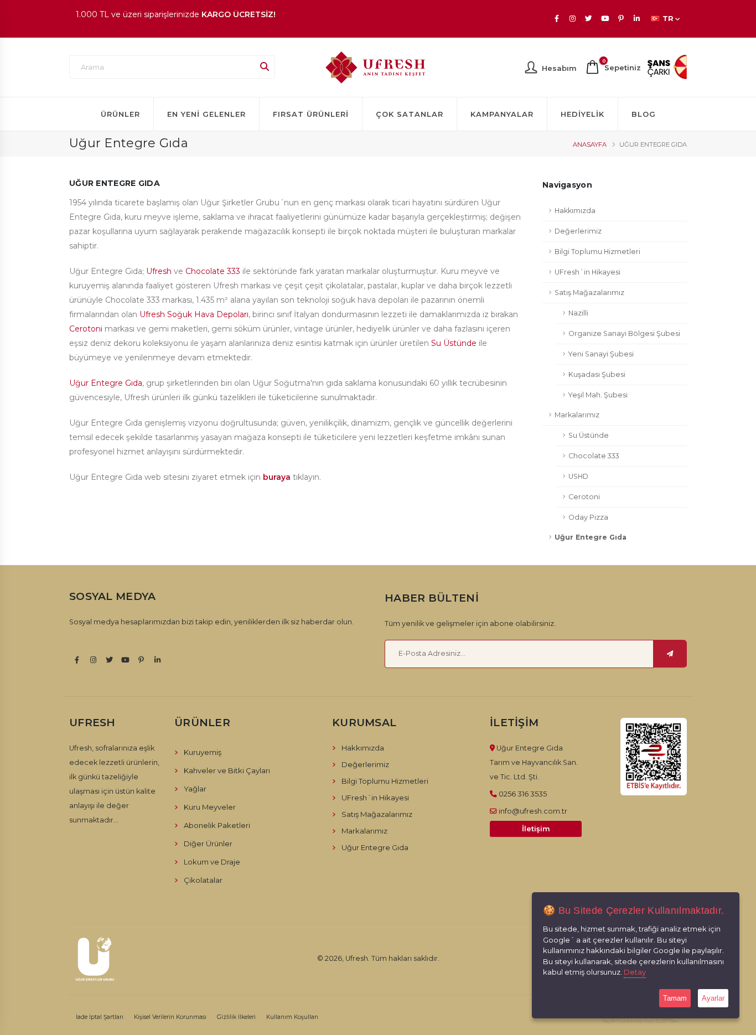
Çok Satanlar (409, 114)
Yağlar (195, 788)
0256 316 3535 (523, 793)
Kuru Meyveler (210, 807)
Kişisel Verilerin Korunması (170, 1017)
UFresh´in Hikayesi (587, 272)
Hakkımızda (575, 210)
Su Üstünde (454, 343)
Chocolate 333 (212, 271)
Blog (643, 114)
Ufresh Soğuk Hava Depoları (193, 314)
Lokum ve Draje (212, 861)
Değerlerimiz (578, 231)
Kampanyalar (502, 114)
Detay (635, 971)
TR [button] (668, 18)
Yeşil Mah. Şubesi (598, 395)
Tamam (675, 998)
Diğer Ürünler (208, 843)
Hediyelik (582, 114)
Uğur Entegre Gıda (105, 383)
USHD (578, 476)
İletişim (536, 829)
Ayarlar (713, 998)
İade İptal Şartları (99, 1017)
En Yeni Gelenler (206, 114)
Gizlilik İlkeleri (236, 1017)
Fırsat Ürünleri (311, 114)
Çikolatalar (203, 880)
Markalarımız (577, 415)
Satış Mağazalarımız (589, 292)
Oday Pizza (588, 517)
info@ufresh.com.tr (533, 810)
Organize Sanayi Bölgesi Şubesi (624, 333)
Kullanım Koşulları (292, 1017)
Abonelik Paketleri (217, 825)
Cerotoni (85, 329)
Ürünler (120, 114)
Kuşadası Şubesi (596, 374)
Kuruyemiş (202, 752)
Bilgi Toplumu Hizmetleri (597, 251)
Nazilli (578, 313)
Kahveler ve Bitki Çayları (227, 770)
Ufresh (159, 271)
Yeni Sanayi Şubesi (601, 354)
